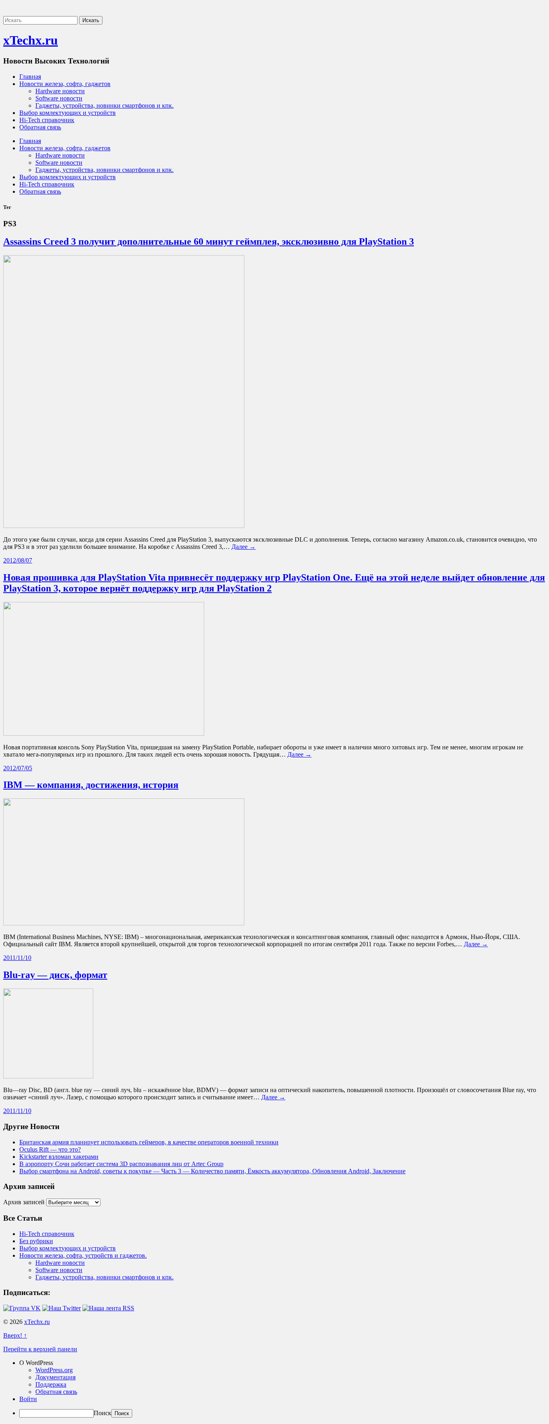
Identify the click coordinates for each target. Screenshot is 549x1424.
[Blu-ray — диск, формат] (48, 1076)
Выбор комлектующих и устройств (67, 112)
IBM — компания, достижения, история (90, 785)
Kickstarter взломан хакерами (58, 1156)
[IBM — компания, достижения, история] (123, 923)
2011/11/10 (17, 957)
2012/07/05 (17, 768)
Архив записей (24, 1202)
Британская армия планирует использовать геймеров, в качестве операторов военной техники (149, 1142)
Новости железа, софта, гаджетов (65, 83)
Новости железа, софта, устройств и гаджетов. (83, 1255)
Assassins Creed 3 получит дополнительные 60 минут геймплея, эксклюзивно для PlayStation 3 (208, 241)
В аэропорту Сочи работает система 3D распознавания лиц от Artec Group (121, 1163)
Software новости (58, 98)
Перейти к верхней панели (40, 1349)
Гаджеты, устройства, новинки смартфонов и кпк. (104, 105)
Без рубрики (36, 1241)
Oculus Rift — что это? (50, 1149)
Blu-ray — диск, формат (55, 975)
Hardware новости (60, 91)
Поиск (102, 1413)
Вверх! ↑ (15, 1335)
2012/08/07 (17, 560)
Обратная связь (40, 127)
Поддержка (50, 1384)
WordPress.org (54, 1370)
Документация (55, 1377)
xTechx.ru (30, 40)
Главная (30, 76)
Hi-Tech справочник (46, 120)
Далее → (243, 546)
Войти (28, 1398)
